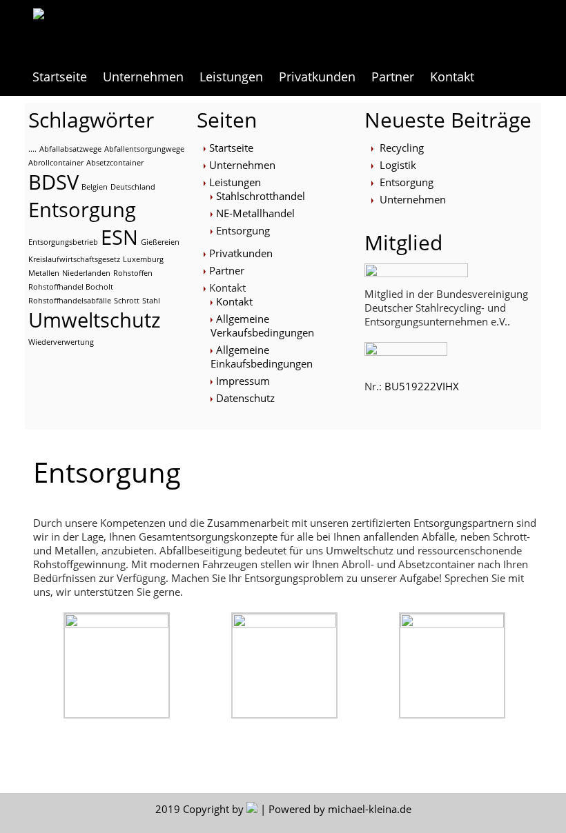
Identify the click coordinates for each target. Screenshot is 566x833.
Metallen (43, 273)
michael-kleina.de (369, 809)
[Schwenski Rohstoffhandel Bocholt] (120, 29)
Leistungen (231, 76)
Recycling (402, 147)
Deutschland (132, 187)
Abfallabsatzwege (70, 149)
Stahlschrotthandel (260, 196)
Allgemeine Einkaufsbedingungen (262, 356)
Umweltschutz (94, 320)
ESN (119, 237)
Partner (392, 76)
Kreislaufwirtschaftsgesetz (74, 259)
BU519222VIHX (421, 386)
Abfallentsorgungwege (144, 149)
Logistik (398, 165)
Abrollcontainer (56, 163)
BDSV (53, 182)
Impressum (243, 381)
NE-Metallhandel (255, 213)
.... (32, 149)
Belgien (94, 187)
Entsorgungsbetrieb (63, 242)
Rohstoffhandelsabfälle (69, 300)
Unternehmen (143, 76)
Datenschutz (245, 398)
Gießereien (160, 242)
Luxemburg (143, 259)
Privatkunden (317, 76)
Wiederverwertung (61, 342)
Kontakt (234, 301)
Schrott (126, 300)
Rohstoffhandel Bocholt (70, 287)
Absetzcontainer (115, 163)
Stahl (151, 300)
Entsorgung (82, 209)
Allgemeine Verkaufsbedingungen (262, 325)
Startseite (59, 76)
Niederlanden (86, 273)
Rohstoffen (133, 273)
